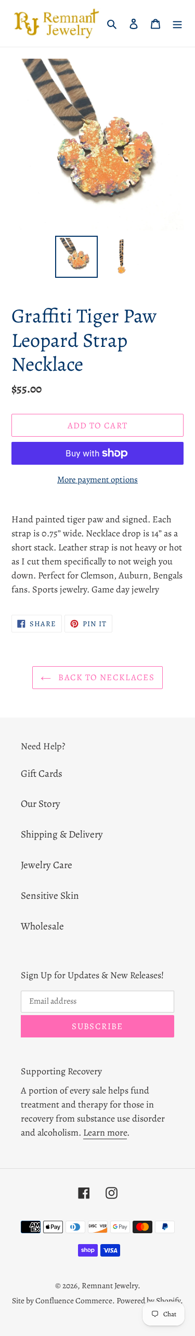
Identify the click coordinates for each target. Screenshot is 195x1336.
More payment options (97, 479)
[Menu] (177, 23)
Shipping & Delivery (62, 834)
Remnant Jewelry (110, 1285)
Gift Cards (41, 773)
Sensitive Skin (50, 895)
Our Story (40, 804)
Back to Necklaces (105, 677)
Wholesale (42, 926)
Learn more (105, 1132)
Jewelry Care (46, 865)
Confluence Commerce (73, 1300)
